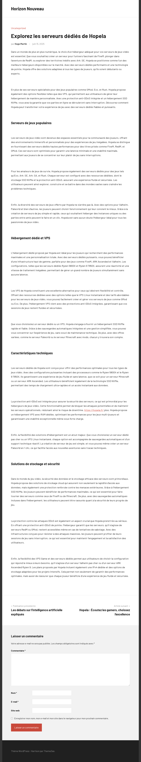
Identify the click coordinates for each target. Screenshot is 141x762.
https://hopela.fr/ (94, 410)
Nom (14, 693)
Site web (15, 710)
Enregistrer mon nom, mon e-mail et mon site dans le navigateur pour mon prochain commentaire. (61, 718)
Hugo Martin (21, 43)
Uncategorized (18, 28)
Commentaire (18, 650)
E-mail (14, 701)
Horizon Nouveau (27, 8)
